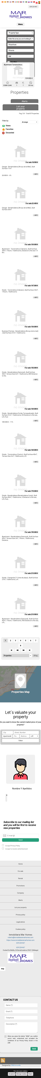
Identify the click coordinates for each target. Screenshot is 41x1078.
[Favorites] (20, 129)
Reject (30, 1074)
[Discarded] (20, 133)
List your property (20, 107)
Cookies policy (20, 929)
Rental (20, 878)
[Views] (20, 126)
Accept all (12, 1074)
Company (20, 893)
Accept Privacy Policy (12, 845)
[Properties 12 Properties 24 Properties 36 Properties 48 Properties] (17, 655)
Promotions (21, 886)
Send (21, 840)
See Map (14, 62)
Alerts (24, 101)
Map (2, 969)
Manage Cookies (22, 1074)
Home (20, 864)
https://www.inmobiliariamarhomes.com (20, 940)
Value (20, 741)
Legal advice (20, 922)
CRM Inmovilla (16, 1065)
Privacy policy (20, 915)
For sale (20, 871)
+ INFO (36, 174)
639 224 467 (20, 943)
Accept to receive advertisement (16, 849)
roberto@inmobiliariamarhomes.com (20, 937)
